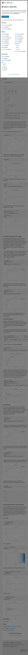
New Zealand (4, 60)
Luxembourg (4, 49)
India (2, 58)
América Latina (4, 25)
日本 (2, 67)
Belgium (3, 34)
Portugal (16, 39)
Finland (3, 41)
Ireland (2, 45)
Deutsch (17, 45)
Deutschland (4, 37)
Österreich (17, 37)
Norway (16, 36)
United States (4, 29)
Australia (3, 56)
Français (18, 49)
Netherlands (17, 34)
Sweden (16, 41)
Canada (3, 27)
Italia (2, 47)
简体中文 (5, 64)
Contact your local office (14, 74)
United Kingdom (18, 51)
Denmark (3, 36)
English (17, 47)
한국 (2, 69)
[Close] (26, 3)
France (2, 43)
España (3, 39)
